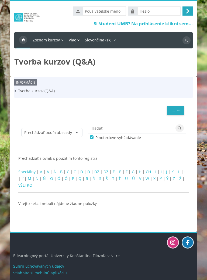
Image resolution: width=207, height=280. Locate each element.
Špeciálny (27, 171)
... (178, 110)
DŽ (106, 171)
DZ (96, 171)
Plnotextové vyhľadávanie (118, 137)
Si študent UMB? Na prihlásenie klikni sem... (143, 23)
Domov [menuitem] (23, 40)
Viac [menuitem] (72, 39)
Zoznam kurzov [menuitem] (46, 39)
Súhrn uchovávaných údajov (38, 266)
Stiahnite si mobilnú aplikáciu (40, 272)
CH (148, 171)
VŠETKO (25, 185)
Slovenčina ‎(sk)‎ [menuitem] (98, 39)
